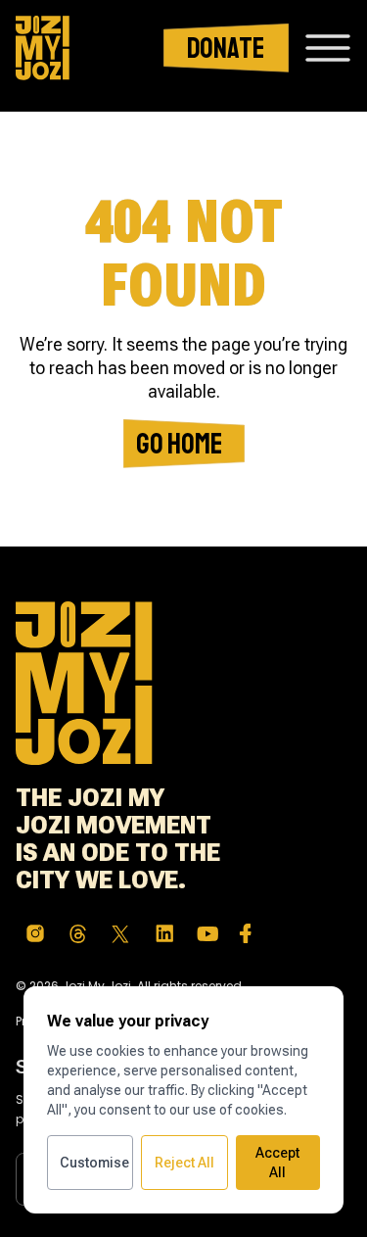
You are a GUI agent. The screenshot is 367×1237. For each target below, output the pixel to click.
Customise (94, 1162)
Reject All (184, 1162)
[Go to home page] (42, 48)
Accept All (277, 1162)
